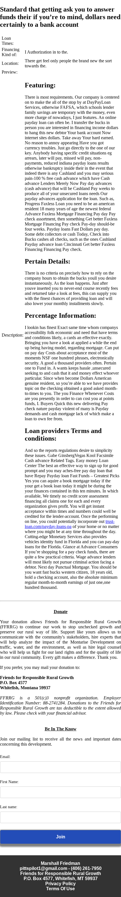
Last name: (8, 807)
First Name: (9, 782)
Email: (5, 757)
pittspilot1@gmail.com (43, 868)
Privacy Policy (60, 883)
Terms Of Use (60, 888)
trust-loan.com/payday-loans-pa (70, 524)
